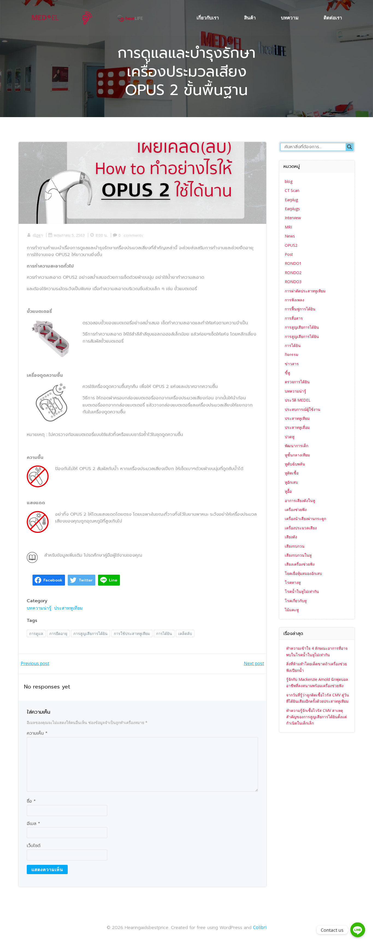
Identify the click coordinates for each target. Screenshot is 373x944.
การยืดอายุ (58, 633)
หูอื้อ (288, 491)
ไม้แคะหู (292, 609)
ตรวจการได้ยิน (297, 381)
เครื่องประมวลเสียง (301, 527)
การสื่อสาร (294, 318)
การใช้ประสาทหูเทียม (132, 633)
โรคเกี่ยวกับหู (296, 600)
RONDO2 (293, 272)
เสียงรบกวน (294, 546)
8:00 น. (102, 235)
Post (289, 254)
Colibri (260, 927)
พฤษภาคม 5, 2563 (69, 235)
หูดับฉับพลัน (295, 464)
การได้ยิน (164, 633)
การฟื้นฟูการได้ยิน (300, 308)
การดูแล (36, 633)
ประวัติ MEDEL (297, 400)
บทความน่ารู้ (39, 608)
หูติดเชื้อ (291, 473)
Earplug (291, 199)
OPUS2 (291, 245)
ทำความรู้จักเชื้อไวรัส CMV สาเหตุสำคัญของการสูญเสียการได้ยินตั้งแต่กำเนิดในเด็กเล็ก (316, 717)
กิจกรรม (291, 354)
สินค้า (250, 17)
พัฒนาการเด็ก (296, 445)
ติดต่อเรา (333, 17)
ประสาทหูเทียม (68, 608)
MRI (288, 227)
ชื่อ (31, 801)
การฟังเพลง (294, 299)
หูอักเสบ (291, 482)
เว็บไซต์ (33, 845)
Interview (293, 217)
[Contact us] (357, 929)
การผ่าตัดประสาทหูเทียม (305, 290)
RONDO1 (293, 263)
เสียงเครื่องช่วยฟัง (300, 564)
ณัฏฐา (37, 235)
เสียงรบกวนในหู (298, 555)
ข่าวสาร (292, 363)
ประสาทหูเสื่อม (297, 427)
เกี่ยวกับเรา (208, 17)
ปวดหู (289, 436)
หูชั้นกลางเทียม (297, 455)
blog (288, 181)
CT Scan (292, 190)
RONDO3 (293, 281)
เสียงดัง (291, 536)
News (290, 236)
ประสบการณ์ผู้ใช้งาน (302, 409)
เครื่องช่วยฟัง (296, 509)
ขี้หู (287, 372)
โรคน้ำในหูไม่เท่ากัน (302, 591)
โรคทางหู (293, 582)
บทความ (289, 17)
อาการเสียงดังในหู (300, 500)
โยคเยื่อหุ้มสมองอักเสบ (303, 573)
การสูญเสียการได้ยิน (90, 633)
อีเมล (33, 823)
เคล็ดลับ (185, 633)
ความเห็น (37, 733)
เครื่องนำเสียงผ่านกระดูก (305, 518)
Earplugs (292, 208)
